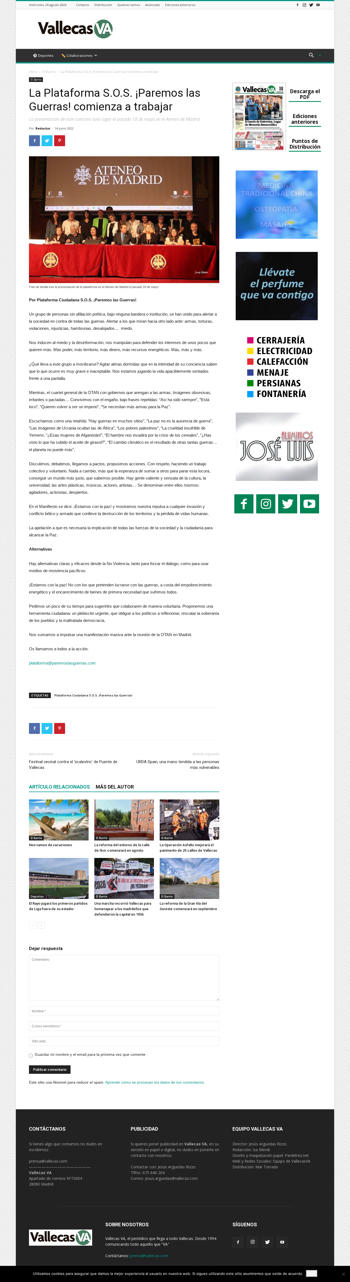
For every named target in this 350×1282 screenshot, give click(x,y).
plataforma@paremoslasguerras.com (62, 663)
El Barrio (49, 71)
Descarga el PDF (305, 94)
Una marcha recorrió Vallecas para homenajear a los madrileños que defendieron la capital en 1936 (122, 908)
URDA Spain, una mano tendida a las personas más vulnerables (177, 764)
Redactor (43, 128)
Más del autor (115, 787)
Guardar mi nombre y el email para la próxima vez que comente (90, 1054)
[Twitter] (311, 4)
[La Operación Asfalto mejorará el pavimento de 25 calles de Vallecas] (189, 819)
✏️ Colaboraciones (77, 55)
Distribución (103, 5)
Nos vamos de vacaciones (50, 845)
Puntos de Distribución (304, 143)
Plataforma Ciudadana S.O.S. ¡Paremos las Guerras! (93, 695)
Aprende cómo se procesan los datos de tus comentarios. (155, 1082)
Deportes (37, 896)
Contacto (82, 5)
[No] (343, 1274)
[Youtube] (318, 4)
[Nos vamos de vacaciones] (59, 819)
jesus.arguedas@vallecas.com (171, 1178)
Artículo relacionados (59, 787)
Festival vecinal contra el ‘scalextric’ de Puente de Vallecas (73, 764)
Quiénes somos (128, 5)
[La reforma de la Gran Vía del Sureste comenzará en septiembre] (189, 878)
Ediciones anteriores (180, 5)
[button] (313, 55)
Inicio (33, 71)
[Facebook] (297, 4)
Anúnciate (152, 5)
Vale (311, 1273)
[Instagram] (304, 4)
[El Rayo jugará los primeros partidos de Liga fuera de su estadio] (59, 878)
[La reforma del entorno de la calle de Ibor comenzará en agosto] (124, 819)
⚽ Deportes (43, 55)
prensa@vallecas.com (48, 1161)
